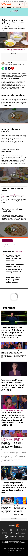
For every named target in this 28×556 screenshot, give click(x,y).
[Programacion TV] (19, 4)
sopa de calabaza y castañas (11, 137)
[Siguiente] (27, 1)
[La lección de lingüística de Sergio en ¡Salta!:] (7, 433)
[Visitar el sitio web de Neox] (17, 530)
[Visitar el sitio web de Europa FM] (23, 533)
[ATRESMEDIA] (14, 525)
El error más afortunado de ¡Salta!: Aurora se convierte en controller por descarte (19, 445)
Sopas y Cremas (7, 240)
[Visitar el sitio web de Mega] (4, 533)
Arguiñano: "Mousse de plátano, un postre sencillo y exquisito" (14, 50)
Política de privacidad (17, 545)
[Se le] (14, 402)
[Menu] (26, 4)
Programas (10, 7)
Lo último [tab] (18, 251)
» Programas (9, 244)
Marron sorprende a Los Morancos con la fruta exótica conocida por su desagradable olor (13, 487)
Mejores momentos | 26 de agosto (12, 410)
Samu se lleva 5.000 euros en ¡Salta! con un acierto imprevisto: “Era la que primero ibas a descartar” (13, 332)
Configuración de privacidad (14, 550)
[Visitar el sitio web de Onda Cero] (17, 533)
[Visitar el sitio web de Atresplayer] (14, 536)
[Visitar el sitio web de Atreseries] (10, 533)
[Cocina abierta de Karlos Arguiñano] (14, 13)
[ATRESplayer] (23, 4)
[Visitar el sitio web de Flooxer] (21, 536)
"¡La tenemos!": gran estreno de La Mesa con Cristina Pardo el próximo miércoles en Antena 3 (12, 385)
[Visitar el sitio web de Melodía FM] (6, 536)
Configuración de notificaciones (10, 552)
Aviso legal (8, 545)
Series (3, 7)
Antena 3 (3, 244)
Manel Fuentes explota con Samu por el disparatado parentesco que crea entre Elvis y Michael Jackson (7, 354)
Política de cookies (8, 548)
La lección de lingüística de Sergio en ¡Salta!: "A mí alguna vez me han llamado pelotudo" (7, 445)
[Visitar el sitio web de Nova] (23, 530)
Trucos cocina (15, 14)
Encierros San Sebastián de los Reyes (15, 1)
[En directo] (16, 4)
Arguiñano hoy (5, 14)
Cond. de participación (18, 548)
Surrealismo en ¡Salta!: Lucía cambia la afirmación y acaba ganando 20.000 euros (20, 354)
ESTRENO (4, 378)
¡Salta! (4, 1)
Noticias (18, 7)
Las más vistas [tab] (8, 251)
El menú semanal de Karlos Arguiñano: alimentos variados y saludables (13, 257)
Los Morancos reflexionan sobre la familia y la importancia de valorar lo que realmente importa (7, 509)
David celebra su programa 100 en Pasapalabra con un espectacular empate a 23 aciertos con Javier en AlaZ (20, 510)
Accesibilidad (22, 552)
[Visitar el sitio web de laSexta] (10, 530)
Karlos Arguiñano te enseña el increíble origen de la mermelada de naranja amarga (14, 280)
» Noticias (9, 246)
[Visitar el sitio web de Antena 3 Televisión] (4, 530)
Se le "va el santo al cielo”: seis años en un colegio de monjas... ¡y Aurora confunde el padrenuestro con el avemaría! (13, 418)
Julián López (9, 62)
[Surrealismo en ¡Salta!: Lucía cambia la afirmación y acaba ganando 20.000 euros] (20, 346)
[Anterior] (1, 1)
